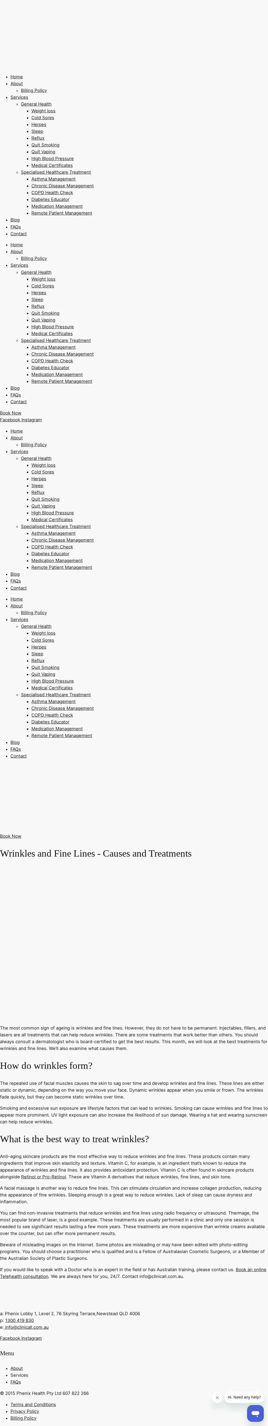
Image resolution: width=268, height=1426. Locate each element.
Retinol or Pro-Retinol (43, 1176)
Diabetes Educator (50, 199)
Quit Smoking (45, 145)
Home (16, 76)
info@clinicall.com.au (26, 1327)
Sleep (37, 131)
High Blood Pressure (52, 158)
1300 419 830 (19, 1320)
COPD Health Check (52, 192)
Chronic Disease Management (62, 185)
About (16, 83)
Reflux (37, 138)
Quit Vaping (43, 151)
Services (19, 97)
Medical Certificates (52, 165)
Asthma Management (53, 179)
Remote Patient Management (61, 213)
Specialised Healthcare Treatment (56, 172)
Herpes (38, 124)
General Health (36, 104)
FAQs (15, 227)
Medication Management (57, 206)
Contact (18, 233)
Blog (15, 219)
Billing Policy (34, 90)
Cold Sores (42, 117)
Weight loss (43, 110)
